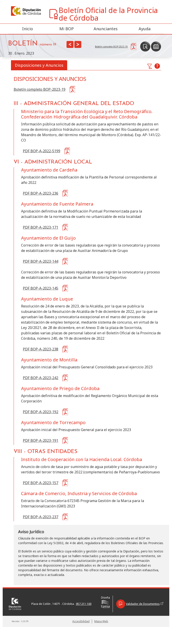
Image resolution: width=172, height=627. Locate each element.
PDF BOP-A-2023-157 (40, 482)
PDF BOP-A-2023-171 (40, 227)
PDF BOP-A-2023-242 (40, 377)
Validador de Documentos (143, 604)
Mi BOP (66, 28)
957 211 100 (83, 604)
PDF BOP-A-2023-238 (40, 349)
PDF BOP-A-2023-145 (40, 288)
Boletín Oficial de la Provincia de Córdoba (108, 14)
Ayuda (144, 28)
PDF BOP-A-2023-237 (40, 516)
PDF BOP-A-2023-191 (40, 440)
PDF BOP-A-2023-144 (40, 261)
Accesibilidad (81, 621)
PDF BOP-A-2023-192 (40, 411)
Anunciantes (106, 28)
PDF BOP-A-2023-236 (40, 193)
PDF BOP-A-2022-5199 (41, 150)
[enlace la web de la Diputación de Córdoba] (25, 11)
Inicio (27, 28)
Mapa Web (101, 621)
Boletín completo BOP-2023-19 (39, 89)
